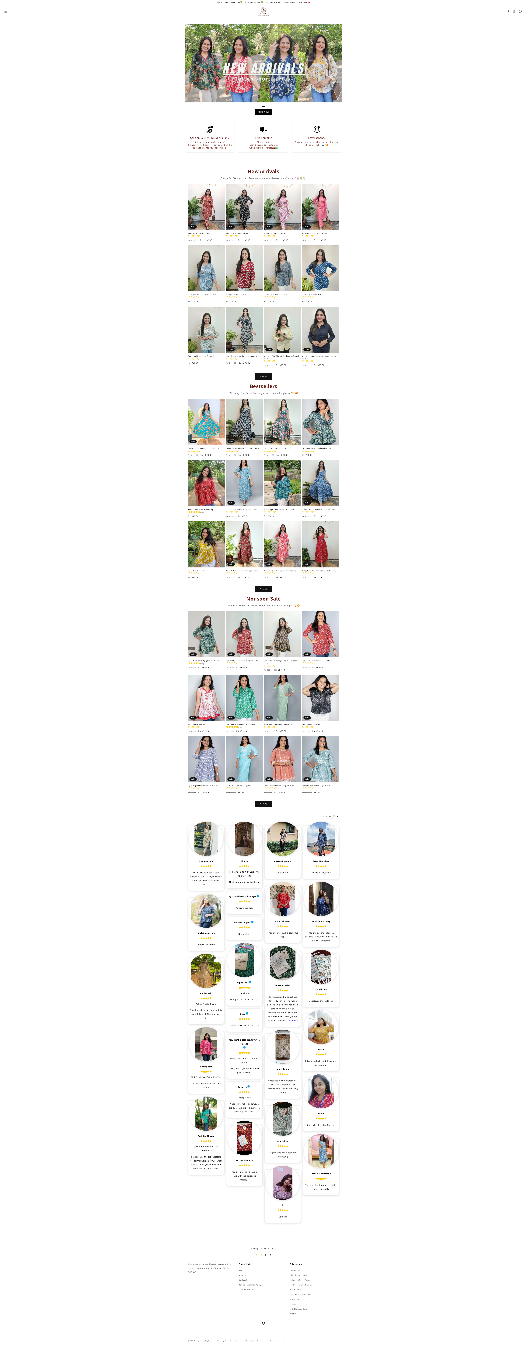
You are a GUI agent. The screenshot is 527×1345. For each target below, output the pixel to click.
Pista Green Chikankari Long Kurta (278, 724)
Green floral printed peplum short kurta (204, 661)
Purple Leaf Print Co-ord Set (275, 233)
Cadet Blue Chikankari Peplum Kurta (316, 786)
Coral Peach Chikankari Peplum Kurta (279, 786)
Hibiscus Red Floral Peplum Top (200, 509)
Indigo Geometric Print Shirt (275, 295)
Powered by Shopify (207, 1341)
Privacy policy (262, 1341)
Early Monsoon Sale (298, 1309)
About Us (243, 1275)
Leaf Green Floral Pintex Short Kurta (240, 724)
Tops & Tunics (295, 1289)
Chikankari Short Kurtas (300, 1280)
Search (242, 1270)
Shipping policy (222, 1341)
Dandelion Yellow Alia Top (198, 571)
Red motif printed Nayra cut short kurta (242, 661)
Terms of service (236, 1341)
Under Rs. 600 (295, 1313)
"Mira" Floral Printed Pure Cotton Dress (241, 509)
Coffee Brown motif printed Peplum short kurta (280, 662)
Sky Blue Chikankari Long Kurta (239, 786)
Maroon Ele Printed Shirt (236, 295)
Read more (293, 1020)
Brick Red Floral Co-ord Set (199, 233)
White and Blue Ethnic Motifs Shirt (202, 295)
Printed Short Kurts (298, 1275)
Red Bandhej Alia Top (196, 724)
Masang (196, 1341)
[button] (6, 11)
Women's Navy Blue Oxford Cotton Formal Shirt (319, 357)
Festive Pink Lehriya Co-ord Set (314, 233)
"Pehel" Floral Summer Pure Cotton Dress (242, 571)
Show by (327, 816)
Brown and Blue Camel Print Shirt (201, 356)
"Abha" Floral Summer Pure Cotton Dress (242, 448)
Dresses (292, 1304)
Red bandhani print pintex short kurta (317, 661)
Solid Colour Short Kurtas (300, 1285)
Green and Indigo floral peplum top (316, 448)
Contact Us (243, 1280)
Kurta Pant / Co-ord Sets (300, 1294)
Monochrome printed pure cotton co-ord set (243, 356)
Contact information (277, 1341)
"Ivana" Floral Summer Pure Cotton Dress (204, 448)
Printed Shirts (295, 1270)
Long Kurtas (294, 1299)
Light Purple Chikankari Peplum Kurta (203, 786)
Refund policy (249, 1341)
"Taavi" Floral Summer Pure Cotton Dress (318, 509)
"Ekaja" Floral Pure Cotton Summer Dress (280, 571)
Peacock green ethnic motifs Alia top (279, 509)
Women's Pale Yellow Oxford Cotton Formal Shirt (281, 357)
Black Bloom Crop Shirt (311, 724)
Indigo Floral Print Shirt (311, 295)
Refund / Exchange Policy (250, 1285)
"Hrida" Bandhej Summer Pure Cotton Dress (319, 571)
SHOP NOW (263, 112)
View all (263, 376)
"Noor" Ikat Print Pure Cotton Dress (278, 448)
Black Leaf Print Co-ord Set (237, 233)
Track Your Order (246, 1289)
